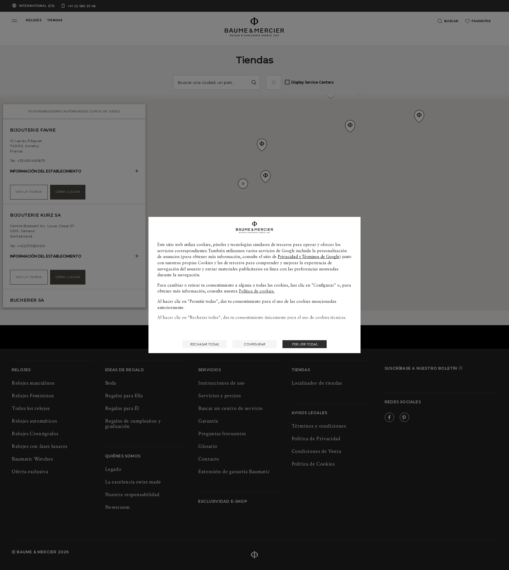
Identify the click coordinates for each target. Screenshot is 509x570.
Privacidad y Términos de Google (308, 256)
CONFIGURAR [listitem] (254, 344)
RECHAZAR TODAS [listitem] (204, 344)
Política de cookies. (257, 291)
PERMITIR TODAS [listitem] (304, 344)
